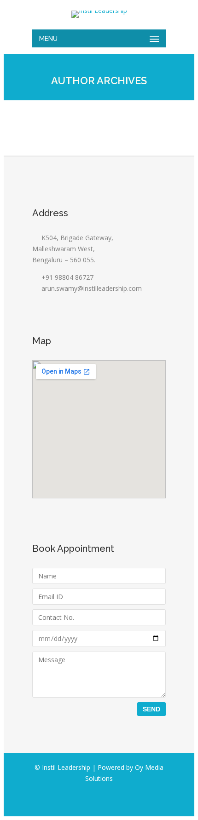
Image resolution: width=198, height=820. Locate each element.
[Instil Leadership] (99, 14)
